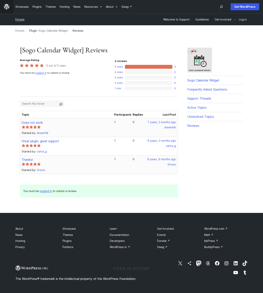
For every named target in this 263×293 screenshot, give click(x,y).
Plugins (67, 240)
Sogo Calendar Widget (53, 30)
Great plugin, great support (40, 141)
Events (161, 234)
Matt (208, 234)
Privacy (20, 247)
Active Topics (197, 107)
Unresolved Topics (200, 117)
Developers (117, 240)
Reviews (193, 126)
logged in (40, 72)
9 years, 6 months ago (161, 159)
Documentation (119, 234)
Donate (163, 240)
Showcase (69, 228)
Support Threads (199, 98)
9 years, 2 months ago (161, 140)
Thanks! (27, 160)
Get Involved (165, 228)
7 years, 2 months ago (161, 122)
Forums (19, 19)
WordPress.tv (120, 247)
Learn (113, 228)
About (19, 228)
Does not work (32, 122)
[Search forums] (60, 104)
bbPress (211, 240)
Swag (162, 247)
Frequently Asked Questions (207, 89)
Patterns (68, 247)
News (19, 234)
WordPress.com (216, 228)
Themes (68, 234)
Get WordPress (244, 6)
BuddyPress (213, 247)
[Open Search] (221, 7)
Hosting (20, 240)
